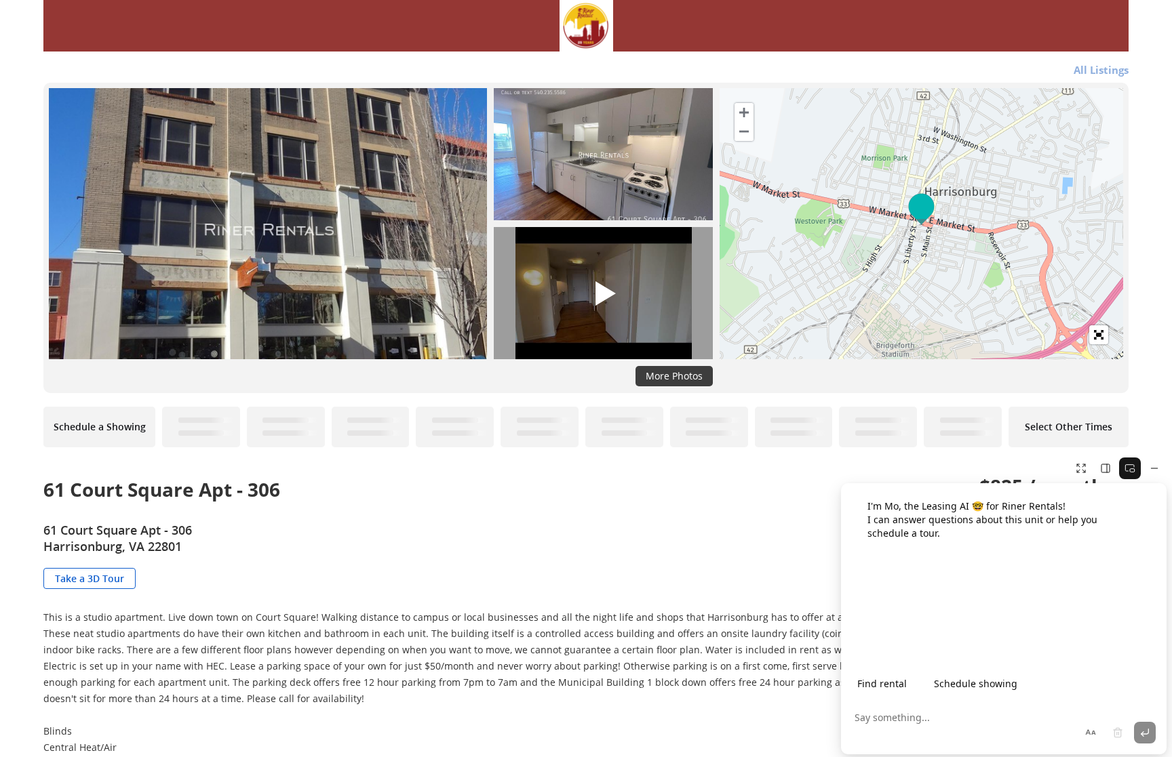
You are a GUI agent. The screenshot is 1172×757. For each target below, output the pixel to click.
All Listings (1101, 70)
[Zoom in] (744, 112)
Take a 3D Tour (89, 578)
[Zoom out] (744, 131)
